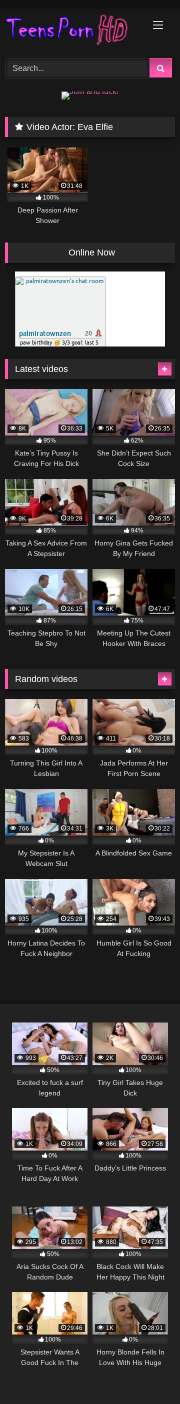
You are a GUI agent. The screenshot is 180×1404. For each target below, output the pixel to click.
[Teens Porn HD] (73, 31)
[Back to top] (149, 1374)
